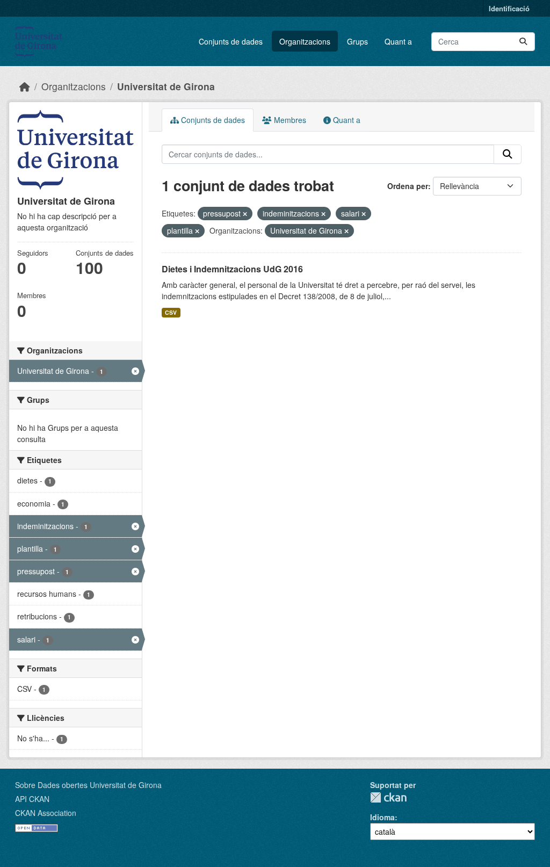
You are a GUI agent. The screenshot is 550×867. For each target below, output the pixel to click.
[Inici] (24, 86)
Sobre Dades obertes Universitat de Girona (88, 784)
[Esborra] (245, 213)
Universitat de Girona (166, 86)
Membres (289, 119)
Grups (357, 41)
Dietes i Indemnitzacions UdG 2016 (232, 269)
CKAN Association (45, 812)
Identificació (509, 8)
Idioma (382, 817)
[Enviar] (523, 41)
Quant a (398, 41)
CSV (171, 312)
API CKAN (32, 798)
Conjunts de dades (231, 41)
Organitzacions (304, 41)
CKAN (388, 797)
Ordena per (407, 185)
